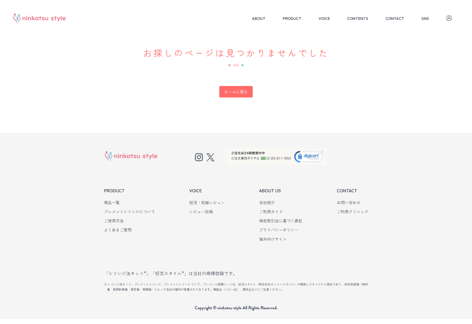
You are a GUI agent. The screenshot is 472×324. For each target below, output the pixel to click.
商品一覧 (112, 202)
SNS (425, 18)
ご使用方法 (114, 221)
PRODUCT (292, 18)
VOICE (324, 18)
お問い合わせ (348, 202)
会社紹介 (267, 202)
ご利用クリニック (352, 211)
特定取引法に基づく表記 (280, 221)
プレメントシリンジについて (129, 211)
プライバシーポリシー (278, 230)
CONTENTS (357, 18)
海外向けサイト (273, 239)
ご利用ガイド (271, 211)
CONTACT (394, 18)
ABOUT (259, 18)
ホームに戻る (236, 92)
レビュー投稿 (201, 211)
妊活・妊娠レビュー (207, 202)
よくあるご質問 (118, 230)
